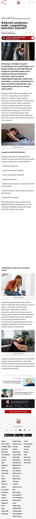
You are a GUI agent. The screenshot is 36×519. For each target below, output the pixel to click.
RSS (14, 490)
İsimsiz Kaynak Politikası (18, 516)
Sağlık (3, 481)
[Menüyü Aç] (34, 2)
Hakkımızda (17, 511)
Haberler (3, 17)
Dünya (3, 460)
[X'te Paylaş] (26, 32)
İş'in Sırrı (16, 476)
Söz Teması (17, 471)
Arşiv (14, 503)
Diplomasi (16, 468)
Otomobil (4, 473)
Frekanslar (17, 500)
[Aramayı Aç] (30, 2)
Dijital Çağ (16, 479)
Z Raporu (16, 481)
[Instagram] (15, 430)
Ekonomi (4, 452)
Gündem (4, 449)
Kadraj (15, 449)
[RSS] (29, 430)
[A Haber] (18, 2)
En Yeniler (5, 490)
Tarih (3, 479)
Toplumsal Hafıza (18, 452)
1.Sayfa (15, 484)
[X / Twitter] (11, 430)
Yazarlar (4, 484)
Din (2, 476)
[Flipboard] (24, 430)
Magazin (4, 465)
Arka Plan (16, 457)
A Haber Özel (6, 447)
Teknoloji (4, 471)
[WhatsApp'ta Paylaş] (30, 32)
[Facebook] (6, 430)
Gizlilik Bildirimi (18, 508)
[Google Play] (19, 406)
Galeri (3, 487)
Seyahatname (18, 463)
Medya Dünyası (18, 473)
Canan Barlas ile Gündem (18, 455)
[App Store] (10, 406)
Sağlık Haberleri (11, 17)
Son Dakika (5, 455)
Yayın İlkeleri (17, 514)
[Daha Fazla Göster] (33, 32)
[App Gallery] (27, 406)
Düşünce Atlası (18, 444)
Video (3, 441)
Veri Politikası (18, 498)
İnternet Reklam (18, 487)
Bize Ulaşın (17, 492)
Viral (3, 468)
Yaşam (3, 457)
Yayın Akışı (17, 506)
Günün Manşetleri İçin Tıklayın (18, 411)
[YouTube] (20, 430)
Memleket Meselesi (18, 460)
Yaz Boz (15, 447)
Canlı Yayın (5, 444)
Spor (3, 463)
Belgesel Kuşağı (18, 465)
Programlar (17, 441)
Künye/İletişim (18, 495)
